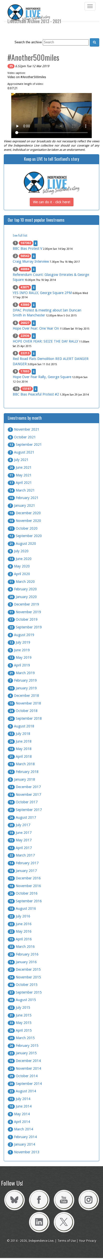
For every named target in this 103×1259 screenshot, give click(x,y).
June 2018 (21, 741)
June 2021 (21, 467)
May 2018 (21, 749)
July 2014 (20, 1099)
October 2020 (24, 528)
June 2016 (21, 924)
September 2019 (26, 627)
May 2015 (21, 1023)
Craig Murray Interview (31, 261)
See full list (20, 235)
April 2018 (21, 756)
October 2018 (24, 711)
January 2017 (23, 871)
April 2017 (21, 848)
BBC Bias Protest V (27, 249)
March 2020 (22, 582)
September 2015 (26, 992)
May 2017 (21, 840)
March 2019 (22, 673)
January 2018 (22, 779)
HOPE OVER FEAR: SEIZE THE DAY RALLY (45, 341)
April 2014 (20, 1122)
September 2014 (26, 1084)
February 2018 (24, 772)
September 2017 (26, 810)
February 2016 (24, 954)
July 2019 (20, 642)
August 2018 (22, 726)
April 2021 (21, 483)
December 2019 (24, 604)
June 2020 (21, 559)
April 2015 (21, 1030)
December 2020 (25, 513)
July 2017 (20, 825)
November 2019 (25, 612)
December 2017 (25, 787)
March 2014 (21, 1129)
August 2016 (23, 908)
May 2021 (21, 475)
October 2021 (23, 437)
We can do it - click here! (51, 202)
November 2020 (25, 521)
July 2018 (20, 734)
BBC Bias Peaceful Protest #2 (36, 394)
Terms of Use (67, 1241)
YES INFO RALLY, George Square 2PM (42, 293)
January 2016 (23, 962)
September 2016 (26, 901)
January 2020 (23, 597)
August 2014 (23, 1091)
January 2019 (23, 688)
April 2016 (21, 939)
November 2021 (24, 429)
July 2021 (19, 460)
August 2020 (23, 544)
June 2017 (21, 833)
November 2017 (25, 795)
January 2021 (22, 505)
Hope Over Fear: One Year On (36, 328)
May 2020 (20, 566)
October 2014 (24, 1076)
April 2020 (20, 574)
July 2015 (20, 1007)
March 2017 (22, 855)
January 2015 (23, 1053)
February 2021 (24, 498)
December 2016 (25, 878)
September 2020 (26, 536)
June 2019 (20, 650)
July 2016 (20, 916)
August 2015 (23, 1000)
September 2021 (26, 445)
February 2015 (24, 1046)
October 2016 (24, 893)
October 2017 (24, 802)
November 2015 (25, 977)
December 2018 (24, 696)
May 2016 (21, 931)
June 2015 (21, 1015)
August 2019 (22, 635)
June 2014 (21, 1106)
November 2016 (25, 886)
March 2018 (22, 764)
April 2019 (20, 665)
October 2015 (24, 985)
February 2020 (23, 589)
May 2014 (20, 1114)
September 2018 (26, 718)
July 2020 (19, 551)
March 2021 (22, 490)
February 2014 (23, 1137)
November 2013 (24, 1152)
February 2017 (24, 863)
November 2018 (25, 703)
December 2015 (25, 969)
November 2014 (25, 1068)
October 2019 (24, 619)
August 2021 (22, 452)
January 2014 (22, 1144)
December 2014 (25, 1061)
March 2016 (22, 947)
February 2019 (23, 680)
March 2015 (22, 1038)
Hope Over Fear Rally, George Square (42, 377)
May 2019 (21, 657)
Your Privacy (87, 1241)
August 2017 (23, 817)
